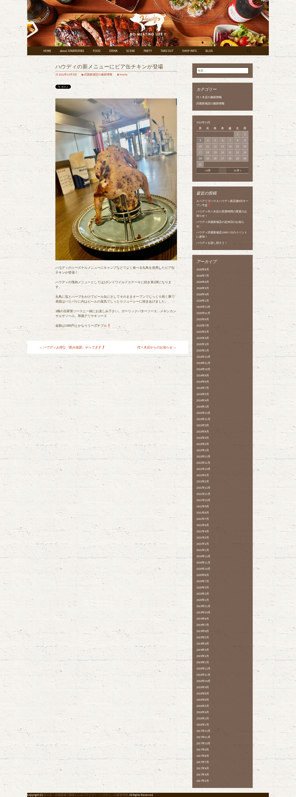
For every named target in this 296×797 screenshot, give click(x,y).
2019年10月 (203, 612)
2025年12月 (203, 307)
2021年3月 (202, 537)
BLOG (209, 51)
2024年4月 (202, 400)
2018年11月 (203, 675)
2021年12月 (203, 487)
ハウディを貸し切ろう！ (211, 243)
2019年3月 (202, 650)
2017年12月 (203, 731)
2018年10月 (203, 681)
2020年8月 (202, 575)
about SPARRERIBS (72, 51)
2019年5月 (202, 637)
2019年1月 (202, 662)
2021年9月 (202, 506)
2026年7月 (202, 275)
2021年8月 (202, 512)
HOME (47, 51)
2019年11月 (203, 606)
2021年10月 (203, 500)
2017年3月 (202, 781)
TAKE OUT (167, 51)
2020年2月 (202, 593)
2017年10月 (203, 743)
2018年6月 (202, 699)
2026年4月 (202, 294)
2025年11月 (203, 313)
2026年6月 (202, 282)
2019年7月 (202, 625)
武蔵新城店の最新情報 (98, 74)
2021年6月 (202, 525)
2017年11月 (203, 737)
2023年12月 (203, 413)
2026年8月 (202, 269)
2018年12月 (203, 668)
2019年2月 (202, 656)
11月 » (237, 170)
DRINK (113, 51)
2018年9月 (202, 687)
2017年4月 (202, 774)
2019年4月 (202, 643)
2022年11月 (203, 462)
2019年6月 (202, 631)
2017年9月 (202, 749)
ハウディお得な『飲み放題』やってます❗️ (72, 347)
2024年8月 (202, 381)
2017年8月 (202, 756)
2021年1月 (202, 550)
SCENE (130, 51)
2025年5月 (202, 332)
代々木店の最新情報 (209, 97)
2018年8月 (202, 693)
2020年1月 (202, 600)
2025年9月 (202, 319)
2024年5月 (202, 394)
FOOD (96, 51)
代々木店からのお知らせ (156, 347)
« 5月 (208, 170)
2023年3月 (202, 444)
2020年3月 (202, 587)
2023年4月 (202, 438)
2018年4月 (202, 712)
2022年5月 (202, 475)
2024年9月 (202, 375)
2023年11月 (203, 419)
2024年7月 (202, 388)
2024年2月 (202, 406)
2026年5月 (202, 288)
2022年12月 (203, 456)
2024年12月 (203, 356)
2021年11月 (203, 494)
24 (200, 158)
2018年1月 (202, 724)
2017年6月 (202, 768)
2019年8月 (202, 618)
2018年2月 (202, 718)
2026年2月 (202, 300)
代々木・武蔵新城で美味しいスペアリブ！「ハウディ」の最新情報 (85, 795)
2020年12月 (203, 556)
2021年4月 (202, 531)
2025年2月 (202, 344)
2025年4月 (202, 338)
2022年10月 (203, 469)
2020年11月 (203, 562)
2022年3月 (202, 481)
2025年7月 (202, 325)
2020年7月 (202, 581)
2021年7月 (202, 519)
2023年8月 (202, 431)
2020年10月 (203, 568)
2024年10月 (203, 369)
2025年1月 (202, 350)
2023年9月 (202, 425)
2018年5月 (202, 706)
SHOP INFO (189, 51)
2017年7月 (202, 762)
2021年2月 (202, 544)
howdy (124, 74)
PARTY (148, 51)
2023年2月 (202, 450)
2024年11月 (203, 363)
